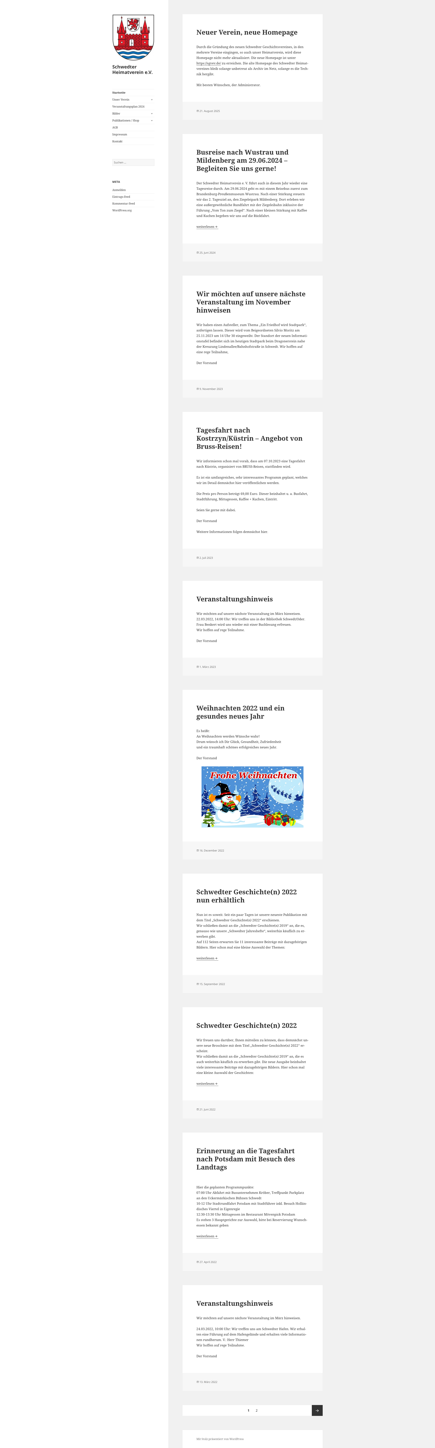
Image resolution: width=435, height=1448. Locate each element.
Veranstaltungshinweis (234, 598)
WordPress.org (122, 210)
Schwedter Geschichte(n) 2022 (246, 1025)
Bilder (116, 113)
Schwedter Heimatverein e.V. (132, 69)
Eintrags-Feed (121, 197)
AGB (115, 127)
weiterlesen (207, 226)
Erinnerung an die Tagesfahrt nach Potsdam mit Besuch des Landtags (245, 1158)
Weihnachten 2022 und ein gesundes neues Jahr (240, 712)
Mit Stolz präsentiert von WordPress (220, 1439)
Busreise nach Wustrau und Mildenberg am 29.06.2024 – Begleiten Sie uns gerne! (242, 160)
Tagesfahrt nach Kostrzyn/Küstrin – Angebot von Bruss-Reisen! (249, 438)
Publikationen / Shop (125, 120)
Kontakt (117, 141)
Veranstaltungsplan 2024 (128, 106)
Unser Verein (120, 99)
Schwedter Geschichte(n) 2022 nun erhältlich (246, 895)
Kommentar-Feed (123, 203)
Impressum (119, 134)
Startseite (118, 92)
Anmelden (119, 190)
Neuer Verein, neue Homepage (247, 32)
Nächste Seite (317, 1410)
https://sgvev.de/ (208, 63)
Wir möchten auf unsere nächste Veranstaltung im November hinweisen (251, 301)
